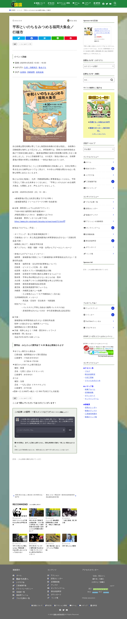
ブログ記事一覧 (91, 202)
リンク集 (89, 253)
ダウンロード (90, 247)
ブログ (87, 371)
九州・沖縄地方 (30, 67)
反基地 (23, 72)
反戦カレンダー (91, 208)
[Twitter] (107, 4)
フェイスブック (91, 308)
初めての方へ (90, 168)
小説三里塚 (89, 377)
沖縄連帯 (31, 72)
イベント (19, 10)
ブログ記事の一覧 (23, 598)
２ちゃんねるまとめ (92, 380)
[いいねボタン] (15, 44)
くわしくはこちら (99, 133)
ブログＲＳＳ (90, 327)
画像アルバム (90, 389)
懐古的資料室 (90, 241)
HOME (13, 10)
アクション (55, 575)
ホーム (88, 162)
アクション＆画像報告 (94, 221)
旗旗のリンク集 (91, 417)
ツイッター (89, 314)
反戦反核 (40, 72)
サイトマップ (91, 188)
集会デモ (42, 67)
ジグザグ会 (89, 175)
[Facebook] (103, 4)
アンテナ (54, 585)
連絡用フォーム (22, 595)
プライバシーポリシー (24, 588)
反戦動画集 (90, 234)
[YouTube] (110, 4)
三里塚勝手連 (91, 181)
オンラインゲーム (93, 228)
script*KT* (112, 585)
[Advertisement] (45, 473)
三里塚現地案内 (91, 413)
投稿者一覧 (20, 592)
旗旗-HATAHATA (59, 614)
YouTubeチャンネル (93, 321)
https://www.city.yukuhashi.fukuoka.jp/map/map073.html (39, 221)
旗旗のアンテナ (91, 215)
